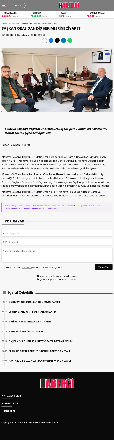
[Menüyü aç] (4, 5)
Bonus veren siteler (41, 206)
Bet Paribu (52, 208)
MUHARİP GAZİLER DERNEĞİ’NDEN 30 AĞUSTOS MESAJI (39, 351)
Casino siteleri (58, 206)
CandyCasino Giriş (12, 208)
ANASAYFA (5, 23)
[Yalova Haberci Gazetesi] (69, 5)
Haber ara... (17, 5)
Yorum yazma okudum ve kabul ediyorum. (34, 267)
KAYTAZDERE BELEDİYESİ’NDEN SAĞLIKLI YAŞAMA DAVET (40, 360)
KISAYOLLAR (10, 403)
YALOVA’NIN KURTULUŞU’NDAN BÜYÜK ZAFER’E (34, 302)
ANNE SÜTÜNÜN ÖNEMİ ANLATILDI (27, 331)
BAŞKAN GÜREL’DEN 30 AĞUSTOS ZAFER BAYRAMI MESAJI (41, 341)
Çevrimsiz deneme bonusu (34, 208)
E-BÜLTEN (8, 411)
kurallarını (27, 267)
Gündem (15, 23)
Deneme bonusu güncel (77, 206)
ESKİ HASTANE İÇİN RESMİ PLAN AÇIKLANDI (32, 311)
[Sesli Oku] (44, 40)
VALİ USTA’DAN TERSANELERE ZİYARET (30, 321)
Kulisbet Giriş (10, 206)
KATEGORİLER (11, 395)
